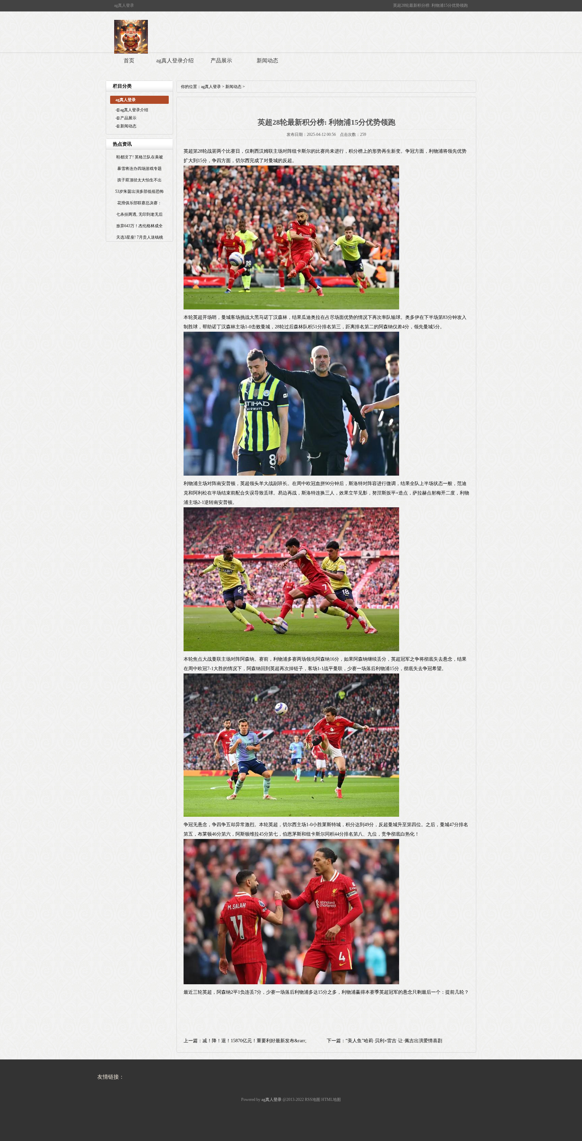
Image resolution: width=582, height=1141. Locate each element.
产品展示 (221, 60)
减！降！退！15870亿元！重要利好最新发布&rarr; (254, 1040)
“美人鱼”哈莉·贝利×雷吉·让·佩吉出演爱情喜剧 (394, 1040)
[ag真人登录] (131, 52)
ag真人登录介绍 (175, 60)
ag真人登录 (211, 86)
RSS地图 (312, 1099)
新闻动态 (267, 60)
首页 (129, 60)
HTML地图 (331, 1099)
